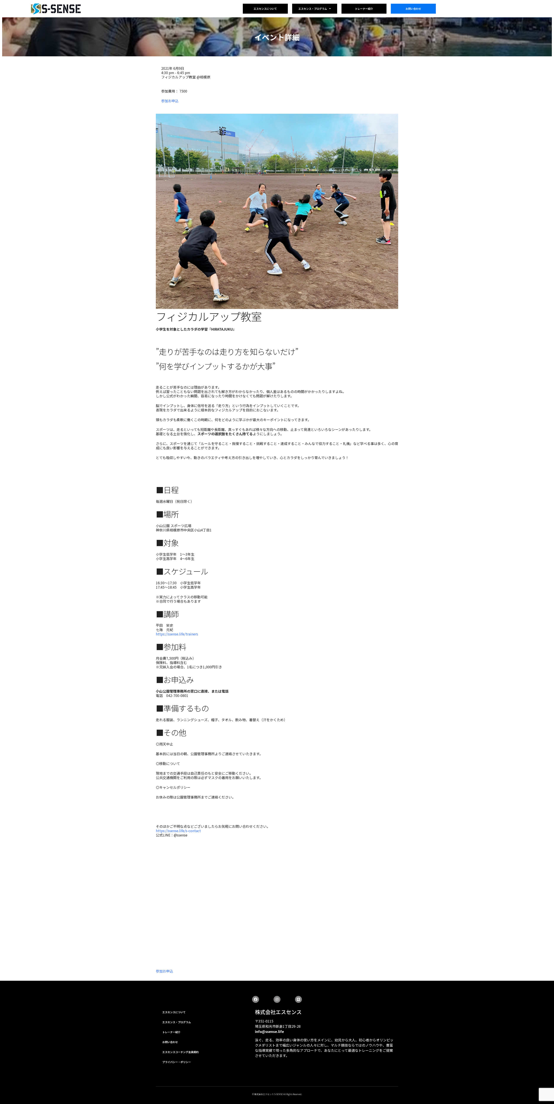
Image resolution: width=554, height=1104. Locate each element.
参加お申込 (170, 100)
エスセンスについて (265, 8)
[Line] (298, 999)
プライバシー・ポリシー (176, 1062)
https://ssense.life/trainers (177, 633)
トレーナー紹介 (364, 8)
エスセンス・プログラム (312, 8)
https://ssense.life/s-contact (178, 830)
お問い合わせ (413, 8)
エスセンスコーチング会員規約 (180, 1052)
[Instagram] (277, 999)
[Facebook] (255, 999)
